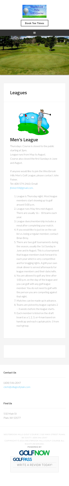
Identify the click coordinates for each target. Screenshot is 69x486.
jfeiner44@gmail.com (21, 187)
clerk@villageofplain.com (17, 386)
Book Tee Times (34, 23)
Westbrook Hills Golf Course (35, 11)
